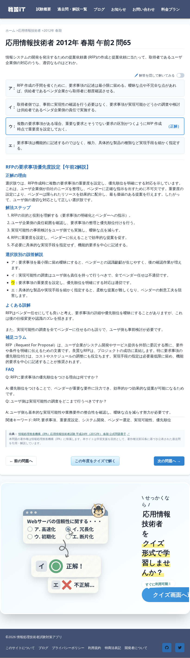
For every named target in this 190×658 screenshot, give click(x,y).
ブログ (99, 9)
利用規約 (94, 648)
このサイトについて (20, 648)
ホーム (10, 30)
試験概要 (43, 9)
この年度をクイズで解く (95, 460)
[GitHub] (166, 647)
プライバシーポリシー (68, 648)
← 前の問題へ (21, 460)
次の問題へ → (169, 460)
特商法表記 (113, 648)
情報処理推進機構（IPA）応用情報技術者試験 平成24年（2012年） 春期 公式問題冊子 (74, 434)
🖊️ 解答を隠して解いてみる (154, 75)
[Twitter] (179, 647)
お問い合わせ (144, 9)
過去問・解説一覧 (72, 9)
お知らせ (118, 9)
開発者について (136, 648)
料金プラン (170, 9)
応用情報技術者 (29, 30)
